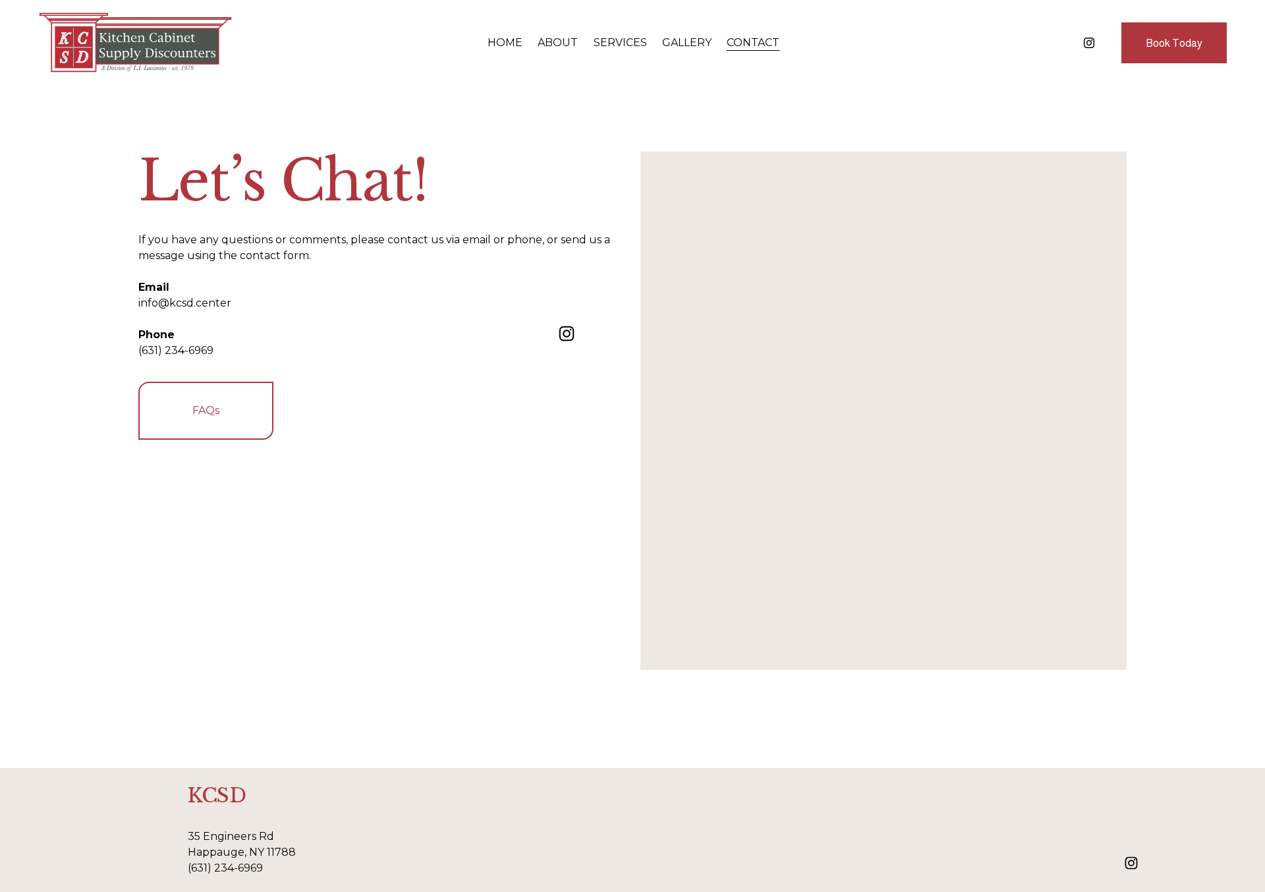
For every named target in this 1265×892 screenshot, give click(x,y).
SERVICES (620, 42)
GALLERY (687, 42)
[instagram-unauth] (1089, 42)
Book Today (1174, 43)
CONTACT (753, 42)
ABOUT (558, 42)
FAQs (205, 410)
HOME (505, 42)
